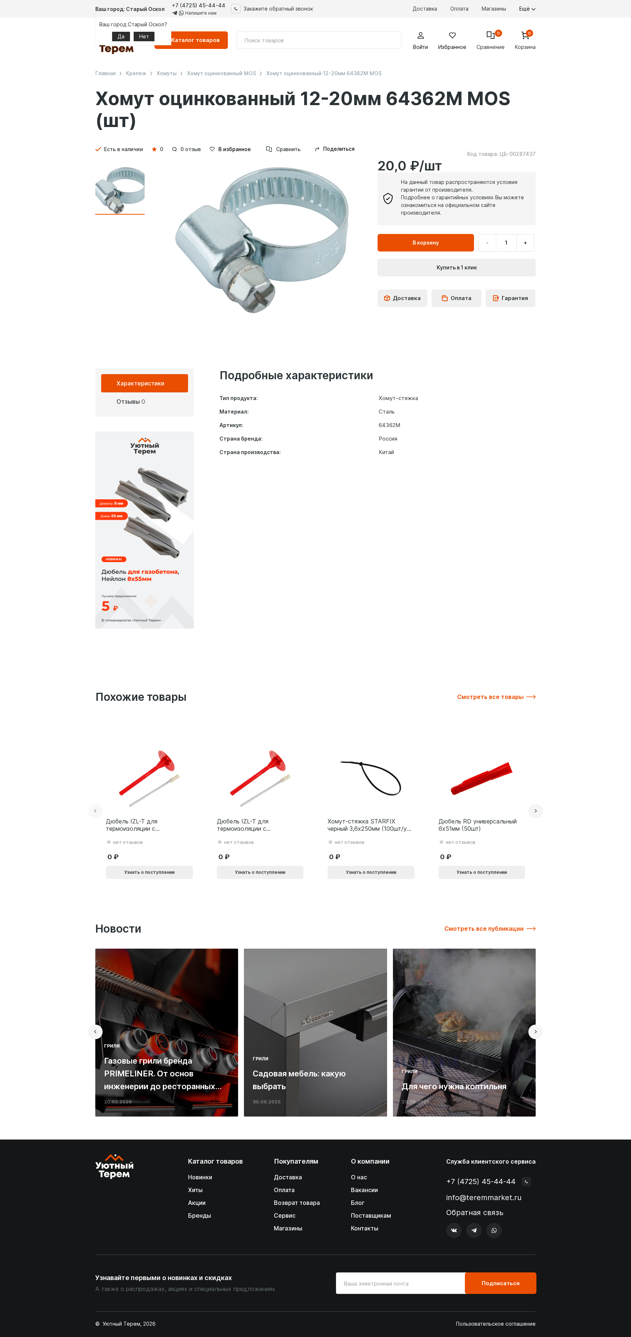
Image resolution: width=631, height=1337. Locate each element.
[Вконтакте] (454, 1230)
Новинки (200, 1177)
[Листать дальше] (535, 811)
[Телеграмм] (474, 1230)
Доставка (425, 8)
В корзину (426, 242)
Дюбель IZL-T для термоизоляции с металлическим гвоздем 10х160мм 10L (252, 825)
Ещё (525, 8)
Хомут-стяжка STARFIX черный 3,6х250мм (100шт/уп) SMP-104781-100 (370, 825)
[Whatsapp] (494, 1230)
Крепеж (136, 73)
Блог (357, 1202)
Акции (197, 1202)
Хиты (195, 1190)
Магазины (494, 8)
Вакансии (364, 1190)
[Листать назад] (95, 811)
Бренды (199, 1215)
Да (121, 36)
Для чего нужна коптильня (454, 1086)
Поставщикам (371, 1215)
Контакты (364, 1228)
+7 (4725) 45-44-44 (198, 5)
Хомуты (167, 73)
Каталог (195, 40)
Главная (105, 73)
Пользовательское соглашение (496, 1324)
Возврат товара (297, 1202)
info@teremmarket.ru (483, 1197)
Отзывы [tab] (130, 401)
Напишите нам (200, 13)
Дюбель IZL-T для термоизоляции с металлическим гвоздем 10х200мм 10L (141, 825)
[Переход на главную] (114, 1196)
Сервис (284, 1215)
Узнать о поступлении (149, 872)
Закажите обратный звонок (278, 8)
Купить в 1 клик (457, 267)
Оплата (459, 8)
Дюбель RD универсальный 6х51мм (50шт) (478, 825)
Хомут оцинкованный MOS (221, 73)
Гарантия (515, 298)
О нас (359, 1177)
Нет (144, 36)
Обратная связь (475, 1213)
